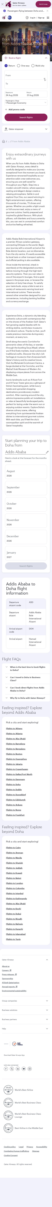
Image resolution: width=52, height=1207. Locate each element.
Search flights (26, 566)
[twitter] (12, 1069)
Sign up (41, 18)
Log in (32, 18)
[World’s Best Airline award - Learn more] (8, 1090)
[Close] (2, 4)
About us (5, 966)
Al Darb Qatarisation (10, 982)
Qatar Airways (8, 960)
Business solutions (9, 1010)
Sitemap (35, 1151)
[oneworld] (10, 18)
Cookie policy (10, 1147)
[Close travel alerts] (47, 10)
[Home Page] (3, 141)
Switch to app (43, 4)
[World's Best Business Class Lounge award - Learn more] (8, 1115)
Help (4, 1029)
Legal (21, 1147)
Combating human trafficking (16, 1151)
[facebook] (6, 1069)
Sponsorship (7, 978)
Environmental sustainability (14, 991)
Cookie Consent (11, 1155)
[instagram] (30, 1069)
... (8, 141)
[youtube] (24, 1069)
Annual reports (8, 987)
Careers (5, 970)
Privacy (30, 1147)
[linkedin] (18, 1069)
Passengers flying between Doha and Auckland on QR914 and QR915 (26, 11)
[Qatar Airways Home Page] (4, 18)
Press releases (8, 974)
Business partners (9, 1019)
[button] (27, 668)
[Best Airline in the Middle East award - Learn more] (8, 1128)
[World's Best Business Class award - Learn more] (8, 1102)
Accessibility (41, 1147)
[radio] (26, 472)
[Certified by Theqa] (13, 1045)
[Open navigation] (48, 18)
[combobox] (25, 452)
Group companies (9, 1001)
